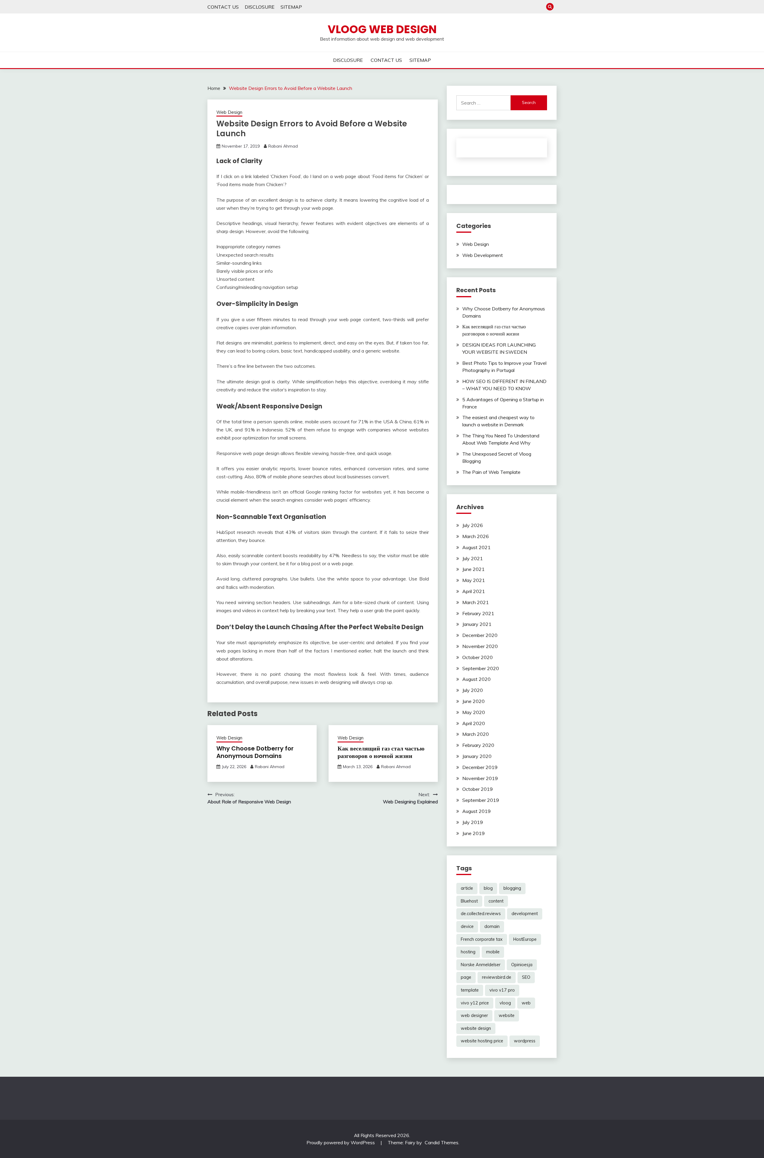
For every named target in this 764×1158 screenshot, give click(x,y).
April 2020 (473, 723)
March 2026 (475, 536)
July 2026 (472, 525)
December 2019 (479, 767)
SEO (526, 977)
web (526, 1003)
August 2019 (476, 811)
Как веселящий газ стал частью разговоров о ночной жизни (381, 752)
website (507, 1015)
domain (492, 926)
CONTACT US (223, 7)
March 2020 (475, 734)
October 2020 (477, 657)
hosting (468, 952)
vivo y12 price (475, 1003)
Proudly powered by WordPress (341, 1142)
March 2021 (475, 602)
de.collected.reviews (481, 913)
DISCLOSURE (260, 7)
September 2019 (480, 800)
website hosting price (482, 1041)
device (467, 926)
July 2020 (472, 690)
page (466, 977)
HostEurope (525, 939)
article (467, 888)
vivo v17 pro (502, 990)
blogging (512, 888)
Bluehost (469, 901)
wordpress (524, 1041)
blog (488, 888)
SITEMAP (291, 7)
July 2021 (472, 558)
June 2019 (473, 833)
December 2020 (479, 635)
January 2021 (477, 624)
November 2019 (480, 778)
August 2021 (476, 547)
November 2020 (480, 646)
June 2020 (473, 701)
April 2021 (473, 591)
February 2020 (478, 745)
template (470, 990)
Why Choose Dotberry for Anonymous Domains (255, 752)
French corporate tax (482, 939)
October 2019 (477, 789)
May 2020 (473, 712)
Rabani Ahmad (283, 146)
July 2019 (472, 822)
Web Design (229, 112)
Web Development (482, 255)
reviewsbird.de (496, 977)
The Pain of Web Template (491, 472)
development (525, 913)
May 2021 (473, 580)
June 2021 (473, 569)
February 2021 (478, 613)
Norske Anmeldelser (480, 964)
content (496, 901)
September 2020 (480, 668)
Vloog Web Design (382, 29)
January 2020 (477, 756)
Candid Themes (441, 1142)
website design (476, 1028)
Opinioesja (521, 964)
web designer (474, 1015)
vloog (505, 1003)
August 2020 (476, 679)
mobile (493, 952)
